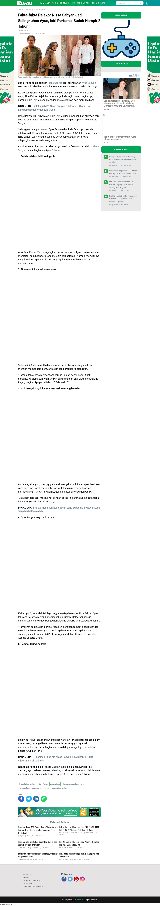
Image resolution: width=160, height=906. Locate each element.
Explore (20, 9)
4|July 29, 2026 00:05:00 (120, 205)
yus (46, 86)
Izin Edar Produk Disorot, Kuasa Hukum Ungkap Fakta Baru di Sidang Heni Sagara (122, 185)
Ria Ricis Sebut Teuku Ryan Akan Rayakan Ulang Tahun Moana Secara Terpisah (122, 199)
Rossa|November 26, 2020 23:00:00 (32, 859)
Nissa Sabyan (40, 9)
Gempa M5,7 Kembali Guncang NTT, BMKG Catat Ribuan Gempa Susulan (122, 159)
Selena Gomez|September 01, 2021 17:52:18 (35, 848)
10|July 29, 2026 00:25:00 (120, 190)
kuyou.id (79, 900)
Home (43, 3)
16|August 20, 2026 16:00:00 (121, 176)
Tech (94, 3)
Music (66, 3)
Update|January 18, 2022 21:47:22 (73, 848)
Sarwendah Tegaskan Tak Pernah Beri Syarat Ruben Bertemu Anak (123, 172)
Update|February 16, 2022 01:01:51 (32, 836)
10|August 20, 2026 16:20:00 (121, 165)
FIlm (73, 3)
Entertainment (54, 3)
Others (101, 3)
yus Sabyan (89, 82)
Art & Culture (84, 3)
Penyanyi (29, 9)
